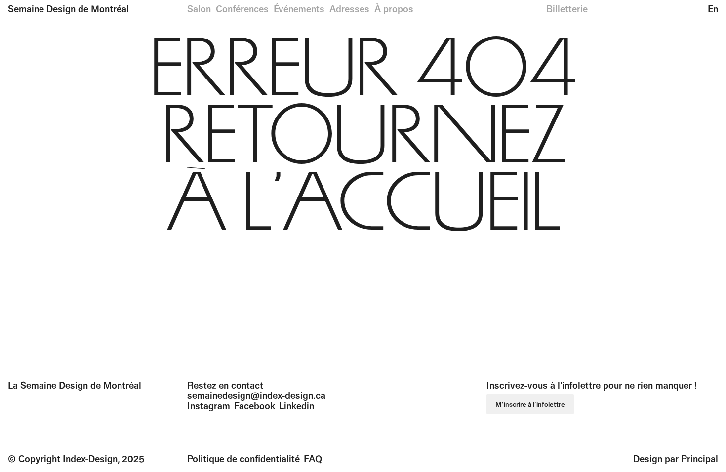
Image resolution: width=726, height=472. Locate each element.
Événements (299, 9)
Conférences (242, 9)
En (713, 9)
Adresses (349, 9)
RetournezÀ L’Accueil (363, 173)
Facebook (254, 406)
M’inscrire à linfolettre (530, 404)
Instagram (208, 406)
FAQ (313, 459)
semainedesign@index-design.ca (256, 395)
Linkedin (296, 406)
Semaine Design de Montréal (68, 9)
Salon (199, 9)
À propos (393, 9)
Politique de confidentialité (243, 459)
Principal (699, 459)
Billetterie (567, 9)
